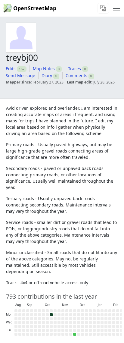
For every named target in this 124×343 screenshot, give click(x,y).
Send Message (20, 75)
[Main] (116, 8)
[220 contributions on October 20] (51, 314)
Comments (76, 75)
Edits (11, 68)
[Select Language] (103, 8)
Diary (47, 75)
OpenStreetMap (34, 8)
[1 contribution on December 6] (74, 334)
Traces (74, 68)
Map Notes (44, 68)
